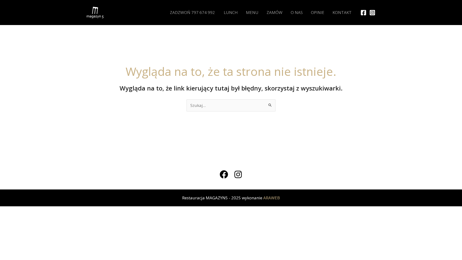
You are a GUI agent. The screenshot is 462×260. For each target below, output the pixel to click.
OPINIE (317, 12)
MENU (252, 12)
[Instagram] (372, 13)
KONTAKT (342, 12)
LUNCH (231, 12)
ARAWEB (271, 198)
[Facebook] (363, 13)
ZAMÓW (274, 12)
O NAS (297, 12)
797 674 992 (203, 12)
